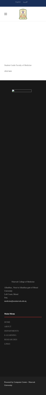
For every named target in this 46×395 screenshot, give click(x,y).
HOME (7, 322)
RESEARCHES (10, 339)
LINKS (7, 344)
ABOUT (7, 326)
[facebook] (23, 5)
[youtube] (27, 5)
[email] (18, 5)
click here (8, 71)
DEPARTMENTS (11, 331)
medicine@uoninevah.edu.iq (15, 301)
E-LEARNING (10, 335)
